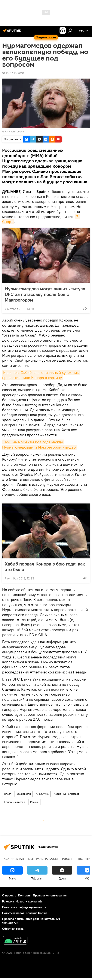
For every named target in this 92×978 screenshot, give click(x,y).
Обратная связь (13, 929)
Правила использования (50, 895)
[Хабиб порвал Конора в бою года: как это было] (46, 530)
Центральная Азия (43, 859)
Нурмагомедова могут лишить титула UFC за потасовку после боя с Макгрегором (45, 294)
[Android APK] (15, 941)
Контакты (24, 895)
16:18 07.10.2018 (13, 73)
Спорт (7, 793)
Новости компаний (29, 901)
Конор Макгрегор (14, 802)
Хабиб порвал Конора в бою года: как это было (45, 566)
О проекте (9, 895)
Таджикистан (13, 859)
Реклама (8, 901)
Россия (34, 802)
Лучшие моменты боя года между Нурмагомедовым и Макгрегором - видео (39, 444)
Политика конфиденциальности (24, 907)
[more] (85, 308)
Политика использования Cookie (24, 913)
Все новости (23, 793)
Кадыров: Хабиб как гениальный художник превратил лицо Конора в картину (41, 375)
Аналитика (42, 793)
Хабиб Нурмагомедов (66, 793)
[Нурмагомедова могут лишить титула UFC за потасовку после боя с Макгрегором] (46, 255)
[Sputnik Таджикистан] (13, 32)
